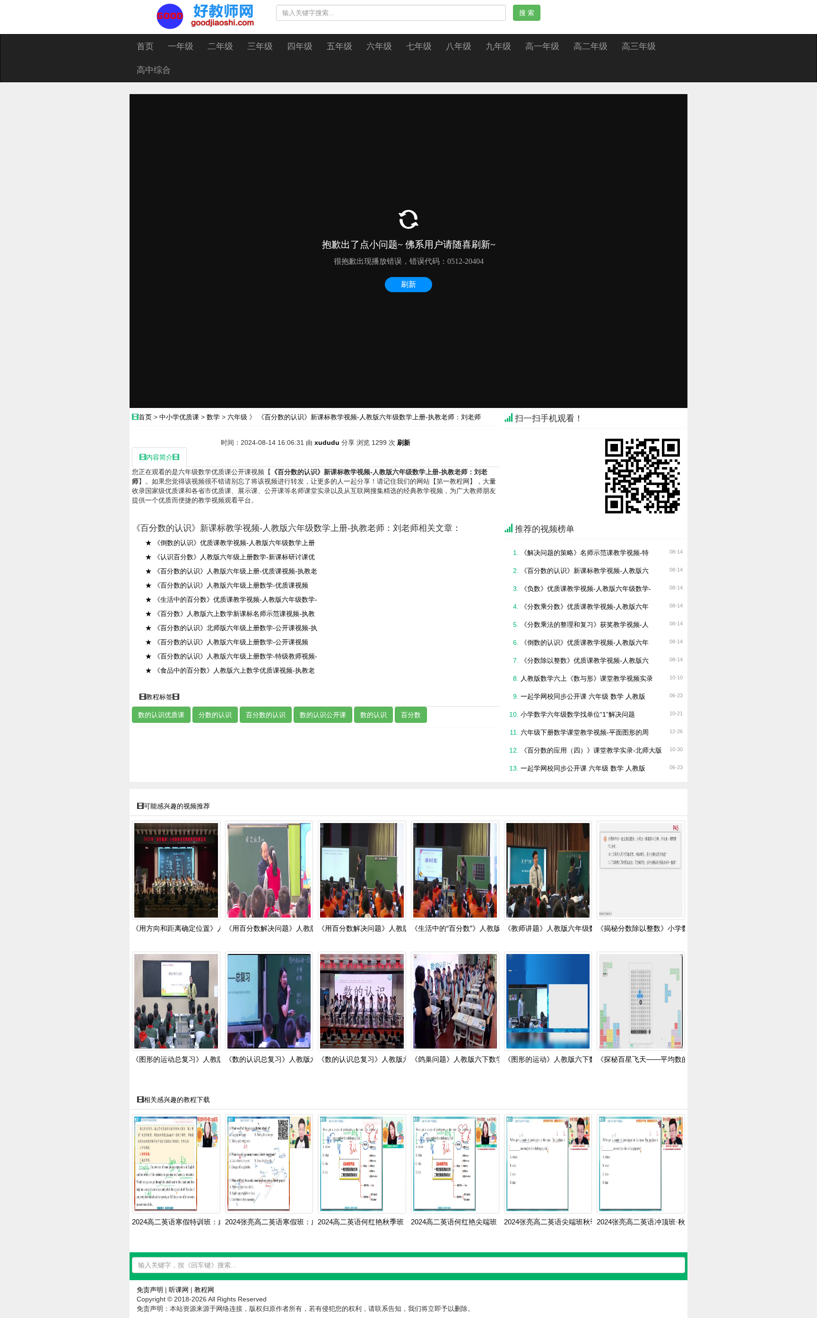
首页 (145, 46)
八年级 (458, 46)
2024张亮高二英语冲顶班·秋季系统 (651, 1222)
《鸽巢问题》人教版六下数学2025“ (466, 1059)
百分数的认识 (266, 715)
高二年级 (591, 46)
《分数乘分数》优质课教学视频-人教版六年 (585, 606)
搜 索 (526, 13)
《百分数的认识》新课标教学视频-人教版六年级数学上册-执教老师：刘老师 (369, 417)
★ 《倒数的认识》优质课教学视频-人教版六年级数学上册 (230, 542)
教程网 (204, 1289)
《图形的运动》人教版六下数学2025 (561, 1059)
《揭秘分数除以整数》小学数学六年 (653, 928)
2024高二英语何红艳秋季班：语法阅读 (378, 1222)
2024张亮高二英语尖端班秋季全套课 (561, 1222)
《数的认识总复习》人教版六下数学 (282, 1059)
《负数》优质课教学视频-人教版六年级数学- (586, 588)
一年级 (180, 46)
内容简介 (159, 457)
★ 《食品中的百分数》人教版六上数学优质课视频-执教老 (230, 670)
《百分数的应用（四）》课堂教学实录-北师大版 (591, 750)
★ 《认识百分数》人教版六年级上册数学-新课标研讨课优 (230, 557)
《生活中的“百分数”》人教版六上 (463, 928)
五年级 (339, 46)
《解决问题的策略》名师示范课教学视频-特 (585, 552)
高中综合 (154, 70)
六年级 (379, 46)
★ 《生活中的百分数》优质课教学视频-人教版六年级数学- (231, 599)
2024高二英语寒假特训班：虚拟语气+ (191, 1222)
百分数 (411, 715)
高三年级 (639, 46)
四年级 (300, 46)
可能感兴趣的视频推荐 (177, 806)
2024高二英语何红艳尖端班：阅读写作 (471, 1222)
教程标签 (159, 697)
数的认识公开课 (323, 715)
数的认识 (373, 715)
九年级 (498, 46)
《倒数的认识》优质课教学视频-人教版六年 (585, 642)
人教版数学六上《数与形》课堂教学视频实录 (587, 678)
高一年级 (542, 46)
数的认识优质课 (161, 715)
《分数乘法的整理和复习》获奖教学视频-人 (585, 624)
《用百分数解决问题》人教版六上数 (282, 928)
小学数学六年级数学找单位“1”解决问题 (578, 714)
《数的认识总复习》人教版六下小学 (374, 1059)
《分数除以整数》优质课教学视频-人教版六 (585, 660)
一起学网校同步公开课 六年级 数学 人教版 (583, 696)
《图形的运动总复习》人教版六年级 (188, 1059)
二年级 (220, 46)
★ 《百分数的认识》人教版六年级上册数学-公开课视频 (226, 642)
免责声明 (150, 1289)
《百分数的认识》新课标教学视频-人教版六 (585, 570)
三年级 (260, 46)
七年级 (419, 46)
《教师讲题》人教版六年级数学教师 (560, 928)
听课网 (179, 1289)
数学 (213, 417)
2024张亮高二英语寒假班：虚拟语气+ (284, 1222)
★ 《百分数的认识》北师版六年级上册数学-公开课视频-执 (231, 628)
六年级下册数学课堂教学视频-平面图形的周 (585, 732)
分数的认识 (215, 715)
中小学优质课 (179, 417)
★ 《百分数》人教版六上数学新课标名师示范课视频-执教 (230, 613)
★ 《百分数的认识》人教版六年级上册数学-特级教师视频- (231, 656)
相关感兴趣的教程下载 (177, 1099)
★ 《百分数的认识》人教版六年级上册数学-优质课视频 (226, 585)
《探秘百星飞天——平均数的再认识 (653, 1059)
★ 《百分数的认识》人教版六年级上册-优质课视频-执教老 (231, 571)
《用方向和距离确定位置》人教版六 (188, 928)
